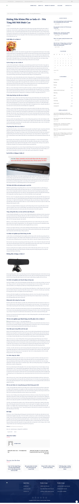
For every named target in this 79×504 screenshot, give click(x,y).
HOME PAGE (33, 5)
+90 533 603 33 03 (10, 1)
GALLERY (59, 5)
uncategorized (56, 105)
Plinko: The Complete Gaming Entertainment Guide (63, 38)
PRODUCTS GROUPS (50, 5)
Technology (56, 100)
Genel (15, 431)
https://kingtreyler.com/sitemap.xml (16, 426)
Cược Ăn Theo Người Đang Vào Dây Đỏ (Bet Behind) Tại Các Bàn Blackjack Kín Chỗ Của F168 (63, 114)
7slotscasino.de (56, 79)
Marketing (55, 92)
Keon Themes (47, 500)
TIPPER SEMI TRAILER (44, 486)
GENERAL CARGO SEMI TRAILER (47, 491)
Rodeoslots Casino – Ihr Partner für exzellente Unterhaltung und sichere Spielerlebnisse (62, 124)
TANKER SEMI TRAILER (62, 488)
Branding (55, 82)
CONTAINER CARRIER (61, 491)
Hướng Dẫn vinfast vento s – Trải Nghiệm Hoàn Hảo (17, 451)
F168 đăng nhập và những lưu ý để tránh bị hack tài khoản (65, 467)
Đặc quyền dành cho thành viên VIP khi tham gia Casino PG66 (63, 119)
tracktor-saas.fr (56, 103)
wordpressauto (17, 443)
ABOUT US (40, 5)
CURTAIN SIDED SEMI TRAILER (63, 486)
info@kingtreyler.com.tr (19, 1)
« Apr (55, 72)
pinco (55, 95)
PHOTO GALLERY (27, 488)
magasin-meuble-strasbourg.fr (59, 90)
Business (55, 84)
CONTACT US (68, 5)
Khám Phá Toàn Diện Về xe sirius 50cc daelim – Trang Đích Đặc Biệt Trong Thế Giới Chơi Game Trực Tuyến (39, 452)
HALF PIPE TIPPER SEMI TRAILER (47, 488)
